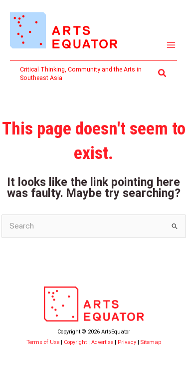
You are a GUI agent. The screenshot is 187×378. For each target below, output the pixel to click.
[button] (162, 73)
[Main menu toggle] (171, 45)
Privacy (127, 342)
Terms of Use (42, 342)
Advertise (102, 342)
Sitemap (151, 342)
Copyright (75, 342)
